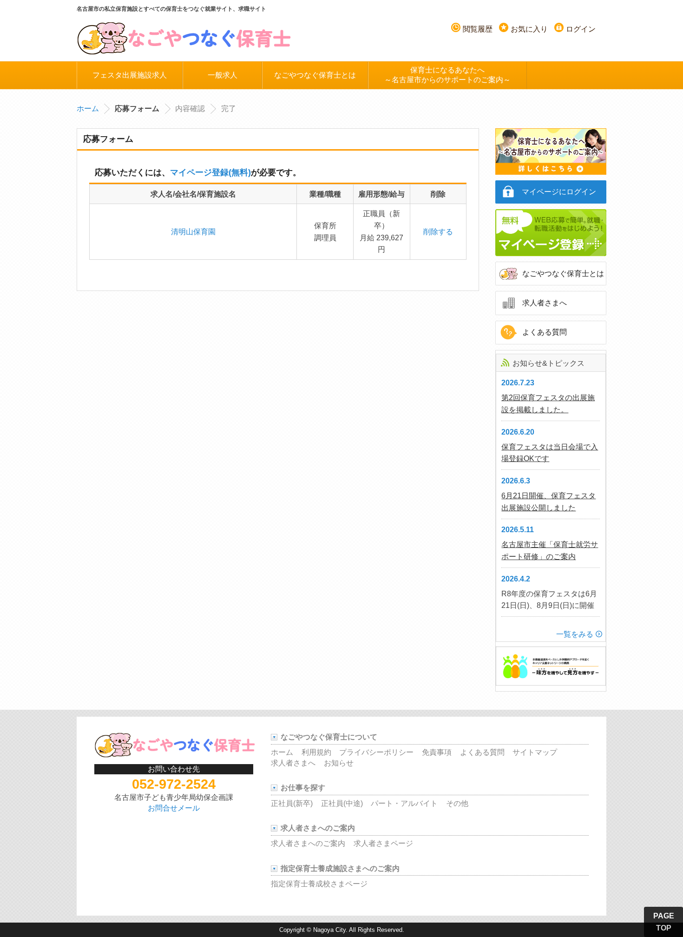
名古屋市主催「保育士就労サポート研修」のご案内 (549, 551)
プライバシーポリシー (376, 752)
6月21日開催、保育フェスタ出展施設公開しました (548, 502)
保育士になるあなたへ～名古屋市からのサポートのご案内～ (447, 75)
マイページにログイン (559, 192)
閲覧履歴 (478, 29)
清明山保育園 (193, 232)
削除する (438, 232)
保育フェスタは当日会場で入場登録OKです (549, 453)
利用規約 (316, 752)
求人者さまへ (544, 303)
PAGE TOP (663, 922)
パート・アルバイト (404, 803)
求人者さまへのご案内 (308, 843)
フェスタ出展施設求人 (129, 75)
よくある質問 (544, 332)
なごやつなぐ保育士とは (315, 75)
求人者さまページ (383, 843)
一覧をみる (574, 634)
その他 (457, 803)
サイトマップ (534, 752)
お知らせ (339, 763)
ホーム (88, 108)
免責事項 (437, 752)
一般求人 (222, 75)
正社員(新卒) (292, 803)
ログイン (581, 29)
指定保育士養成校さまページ (319, 884)
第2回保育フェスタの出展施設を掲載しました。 (548, 404)
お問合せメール (174, 808)
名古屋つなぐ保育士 (184, 38)
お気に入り (529, 29)
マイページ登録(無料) (210, 172)
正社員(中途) (342, 803)
